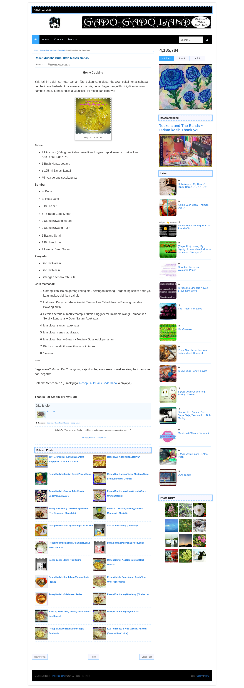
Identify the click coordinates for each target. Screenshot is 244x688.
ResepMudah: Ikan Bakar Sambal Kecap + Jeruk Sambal (70, 545)
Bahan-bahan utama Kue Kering (65, 560)
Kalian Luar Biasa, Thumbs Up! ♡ (193, 206)
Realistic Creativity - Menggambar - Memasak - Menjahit (125, 510)
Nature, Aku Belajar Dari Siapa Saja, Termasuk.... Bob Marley (194, 415)
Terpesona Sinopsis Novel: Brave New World (193, 289)
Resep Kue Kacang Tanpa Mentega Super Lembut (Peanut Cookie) (128, 476)
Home (93, 657)
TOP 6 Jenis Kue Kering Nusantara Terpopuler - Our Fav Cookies (66, 459)
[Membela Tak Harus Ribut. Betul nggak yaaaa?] (185, 510)
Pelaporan (101, 438)
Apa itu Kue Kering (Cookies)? (122, 525)
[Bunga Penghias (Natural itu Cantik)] (171, 510)
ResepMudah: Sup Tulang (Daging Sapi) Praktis (69, 579)
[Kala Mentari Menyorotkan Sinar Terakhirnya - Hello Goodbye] (185, 540)
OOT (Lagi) (184, 474)
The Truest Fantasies (190, 308)
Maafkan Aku (185, 329)
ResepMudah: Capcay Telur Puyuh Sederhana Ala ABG (66, 493)
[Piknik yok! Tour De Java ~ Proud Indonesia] (171, 540)
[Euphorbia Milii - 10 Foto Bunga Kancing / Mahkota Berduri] (185, 556)
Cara (206, 676)
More (71, 39)
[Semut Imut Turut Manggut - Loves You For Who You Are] (199, 525)
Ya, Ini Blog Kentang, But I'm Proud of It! (194, 227)
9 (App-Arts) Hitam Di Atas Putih (193, 455)
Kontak (92, 438)
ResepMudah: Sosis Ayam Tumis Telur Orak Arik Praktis (126, 579)
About (45, 39)
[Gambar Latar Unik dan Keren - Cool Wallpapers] (171, 556)
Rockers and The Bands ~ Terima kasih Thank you (181, 127)
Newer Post (39, 657)
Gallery (199, 676)
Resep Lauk (75, 423)
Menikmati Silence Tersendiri (194, 433)
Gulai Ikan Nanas (61, 423)
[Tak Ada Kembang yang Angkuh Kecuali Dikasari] (199, 540)
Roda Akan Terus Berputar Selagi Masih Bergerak (193, 351)
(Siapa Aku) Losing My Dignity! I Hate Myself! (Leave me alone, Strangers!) (194, 249)
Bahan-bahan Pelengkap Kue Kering (125, 543)
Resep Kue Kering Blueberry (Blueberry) (128, 594)
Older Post (147, 657)
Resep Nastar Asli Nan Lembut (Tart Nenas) (125, 562)
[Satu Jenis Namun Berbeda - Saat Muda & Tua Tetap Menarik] (199, 510)
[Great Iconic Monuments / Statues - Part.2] (199, 556)
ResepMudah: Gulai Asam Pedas (65, 594)
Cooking (50, 423)
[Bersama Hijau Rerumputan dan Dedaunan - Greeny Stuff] (185, 525)
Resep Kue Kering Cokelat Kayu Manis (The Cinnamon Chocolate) (68, 510)
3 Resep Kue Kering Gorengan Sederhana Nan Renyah (70, 613)
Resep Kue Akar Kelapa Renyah (123, 457)
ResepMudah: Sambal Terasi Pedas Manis (70, 474)
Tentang (84, 438)
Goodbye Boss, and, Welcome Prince (189, 268)
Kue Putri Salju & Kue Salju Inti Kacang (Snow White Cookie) (126, 631)
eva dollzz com (58, 676)
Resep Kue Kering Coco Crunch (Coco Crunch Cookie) (126, 493)
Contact (58, 39)
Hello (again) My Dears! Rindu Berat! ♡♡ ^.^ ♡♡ (192, 185)
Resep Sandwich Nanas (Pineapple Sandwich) (66, 631)
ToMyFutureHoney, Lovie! (192, 370)
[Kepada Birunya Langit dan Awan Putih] (171, 525)
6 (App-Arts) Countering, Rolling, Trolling (192, 393)
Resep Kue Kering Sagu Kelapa (123, 611)
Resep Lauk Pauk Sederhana (98, 383)
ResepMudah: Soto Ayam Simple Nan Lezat (71, 525)
